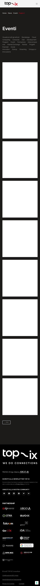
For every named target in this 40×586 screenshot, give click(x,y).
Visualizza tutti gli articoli (10, 37)
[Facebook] (4, 493)
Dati (23, 40)
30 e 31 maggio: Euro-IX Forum (17, 210)
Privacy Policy (20, 484)
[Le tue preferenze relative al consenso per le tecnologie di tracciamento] (37, 583)
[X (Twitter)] (9, 493)
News (10, 13)
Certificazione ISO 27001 (10, 575)
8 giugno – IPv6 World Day (16, 170)
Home (4, 13)
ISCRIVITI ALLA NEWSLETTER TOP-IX (15, 479)
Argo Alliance (15, 472)
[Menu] (37, 4)
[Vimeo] (23, 493)
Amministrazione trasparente (11, 579)
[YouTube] (19, 493)
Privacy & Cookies (8, 584)
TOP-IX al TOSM (11, 368)
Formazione (21, 42)
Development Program (13, 95)
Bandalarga (26, 37)
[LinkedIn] (14, 493)
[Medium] (28, 493)
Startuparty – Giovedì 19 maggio (18, 249)
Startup (14, 49)
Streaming (23, 49)
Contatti (21, 584)
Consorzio (15, 40)
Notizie (24, 44)
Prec (7, 422)
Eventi (15, 13)
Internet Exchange (13, 44)
